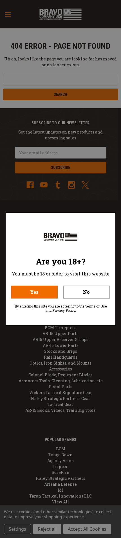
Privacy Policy (63, 310)
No (86, 292)
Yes (34, 292)
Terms (90, 306)
